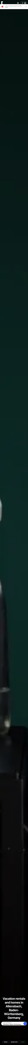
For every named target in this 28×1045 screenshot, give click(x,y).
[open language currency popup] (17, 3)
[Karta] (2, 3)
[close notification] (26, 7)
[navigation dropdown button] (24, 3)
